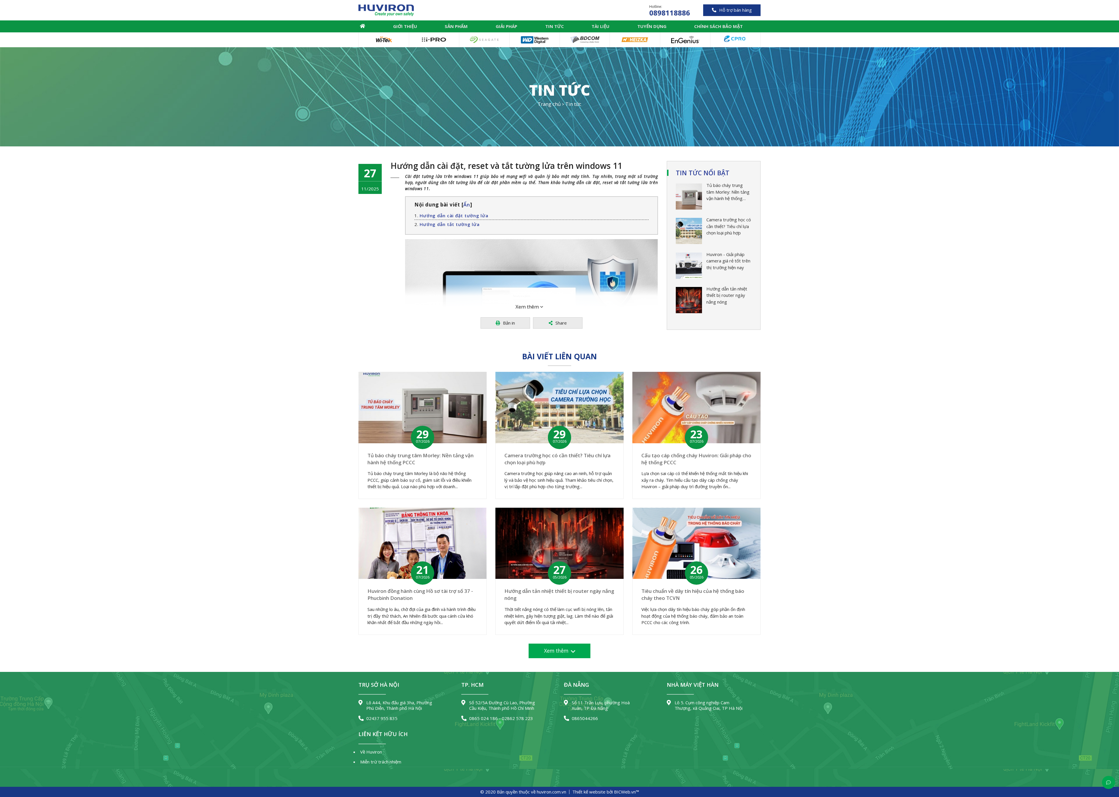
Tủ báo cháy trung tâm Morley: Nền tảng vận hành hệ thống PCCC (727, 192)
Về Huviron (371, 752)
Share (561, 323)
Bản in (509, 323)
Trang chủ (362, 26)
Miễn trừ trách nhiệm (380, 762)
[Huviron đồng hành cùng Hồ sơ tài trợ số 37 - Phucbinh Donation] (422, 543)
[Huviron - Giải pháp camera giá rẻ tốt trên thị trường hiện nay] (689, 266)
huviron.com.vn (551, 792)
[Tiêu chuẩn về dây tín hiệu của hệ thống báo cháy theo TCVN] (696, 543)
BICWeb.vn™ (626, 792)
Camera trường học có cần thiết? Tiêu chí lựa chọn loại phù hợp (728, 226)
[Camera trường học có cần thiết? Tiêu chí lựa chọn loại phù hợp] (689, 231)
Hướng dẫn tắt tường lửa (449, 224)
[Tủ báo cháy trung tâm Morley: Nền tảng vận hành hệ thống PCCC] (689, 196)
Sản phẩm (456, 26)
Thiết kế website (589, 792)
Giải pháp (506, 26)
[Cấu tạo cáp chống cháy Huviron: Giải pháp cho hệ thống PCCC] (696, 407)
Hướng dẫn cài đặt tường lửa (454, 215)
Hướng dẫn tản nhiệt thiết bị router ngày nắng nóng (726, 295)
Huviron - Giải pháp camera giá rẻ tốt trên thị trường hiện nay (728, 260)
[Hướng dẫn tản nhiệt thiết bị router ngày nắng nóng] (689, 300)
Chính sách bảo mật (718, 26)
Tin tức (554, 26)
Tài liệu (600, 26)
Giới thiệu (405, 26)
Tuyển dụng (651, 26)
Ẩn (466, 204)
